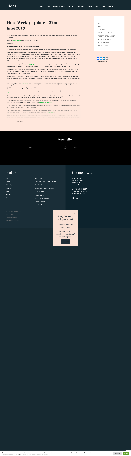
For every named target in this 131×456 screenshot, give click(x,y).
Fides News (102, 30)
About (42, 6)
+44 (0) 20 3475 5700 (79, 191)
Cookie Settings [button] (117, 453)
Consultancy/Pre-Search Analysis (45, 182)
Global (90, 6)
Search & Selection (41, 185)
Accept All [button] (126, 453)
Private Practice (40, 202)
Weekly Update (104, 46)
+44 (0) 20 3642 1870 (79, 189)
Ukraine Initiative (105, 39)
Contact (110, 6)
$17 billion (25, 83)
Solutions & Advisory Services (44, 188)
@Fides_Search (16, 40)
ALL (99, 23)
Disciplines (81, 6)
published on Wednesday (46, 102)
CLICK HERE (65, 241)
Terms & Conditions (11, 217)
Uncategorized (104, 43)
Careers (103, 6)
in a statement (50, 112)
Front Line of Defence (42, 198)
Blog (96, 6)
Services (71, 6)
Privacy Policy (10, 214)
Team (48, 6)
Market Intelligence (106, 33)
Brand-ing (16, 220)
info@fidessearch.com (79, 193)
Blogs (100, 26)
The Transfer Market (106, 36)
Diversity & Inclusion (59, 6)
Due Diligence (39, 191)
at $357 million (31, 65)
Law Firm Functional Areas (43, 205)
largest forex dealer (42, 63)
